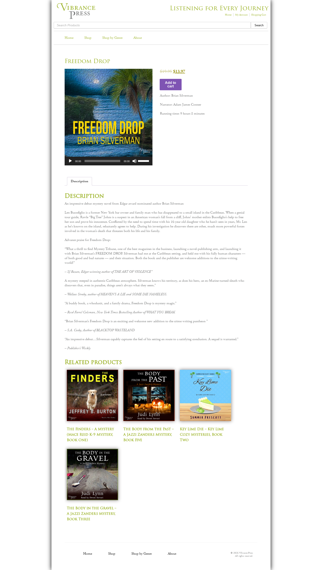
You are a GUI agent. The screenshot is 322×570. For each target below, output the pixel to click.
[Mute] (134, 161)
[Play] (70, 161)
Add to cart (170, 84)
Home (228, 14)
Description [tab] (79, 181)
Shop (87, 37)
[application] (108, 161)
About (137, 37)
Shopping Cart (258, 14)
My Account (241, 14)
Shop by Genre (112, 37)
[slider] (144, 161)
